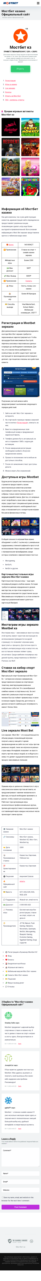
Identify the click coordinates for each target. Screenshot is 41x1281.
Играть (20, 68)
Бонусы (8, 92)
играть (22, 881)
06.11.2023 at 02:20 (11, 1086)
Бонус (11, 245)
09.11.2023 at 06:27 (11, 1128)
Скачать (29, 281)
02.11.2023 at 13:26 (11, 1043)
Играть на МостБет (13, 96)
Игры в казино (11, 84)
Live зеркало (10, 88)
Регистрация (10, 81)
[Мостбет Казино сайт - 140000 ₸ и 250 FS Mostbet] (11, 3)
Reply (19, 1043)
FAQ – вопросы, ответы (14, 100)
